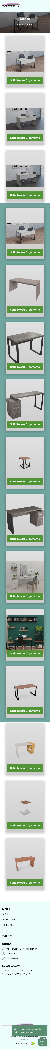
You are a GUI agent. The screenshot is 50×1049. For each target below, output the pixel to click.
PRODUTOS (7, 925)
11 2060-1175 (12, 953)
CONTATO (7, 935)
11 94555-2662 (13, 958)
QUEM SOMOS (9, 919)
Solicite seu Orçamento (25, 80)
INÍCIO (5, 914)
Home (20, 24)
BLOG (5, 930)
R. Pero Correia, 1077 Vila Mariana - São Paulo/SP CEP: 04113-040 (18, 972)
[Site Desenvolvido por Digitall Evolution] (32, 1043)
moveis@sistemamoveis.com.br (21, 949)
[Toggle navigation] (46, 6)
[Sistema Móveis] (11, 6)
